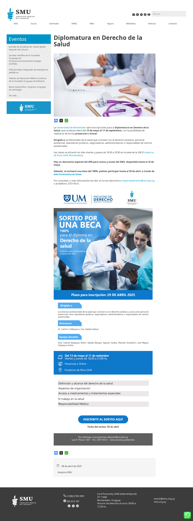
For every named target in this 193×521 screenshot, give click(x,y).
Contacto (173, 23)
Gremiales (54, 23)
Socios (34, 23)
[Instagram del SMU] (145, 15)
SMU (16, 23)
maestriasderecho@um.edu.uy (138, 180)
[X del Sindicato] (73, 507)
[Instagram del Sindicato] (78, 507)
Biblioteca (131, 23)
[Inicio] (21, 15)
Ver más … (14, 95)
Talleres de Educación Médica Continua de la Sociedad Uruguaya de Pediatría (27, 79)
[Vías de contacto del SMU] (133, 15)
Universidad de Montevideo (71, 127)
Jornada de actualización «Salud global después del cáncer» (27, 48)
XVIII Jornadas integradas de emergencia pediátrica (28, 71)
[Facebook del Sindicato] (69, 507)
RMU (92, 23)
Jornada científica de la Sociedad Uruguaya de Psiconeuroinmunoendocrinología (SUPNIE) (25, 59)
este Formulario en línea (67, 174)
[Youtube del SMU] (149, 15)
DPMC (74, 23)
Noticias (152, 23)
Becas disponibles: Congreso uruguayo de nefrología (27, 88)
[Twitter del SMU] (141, 15)
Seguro (110, 23)
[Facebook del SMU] (137, 15)
